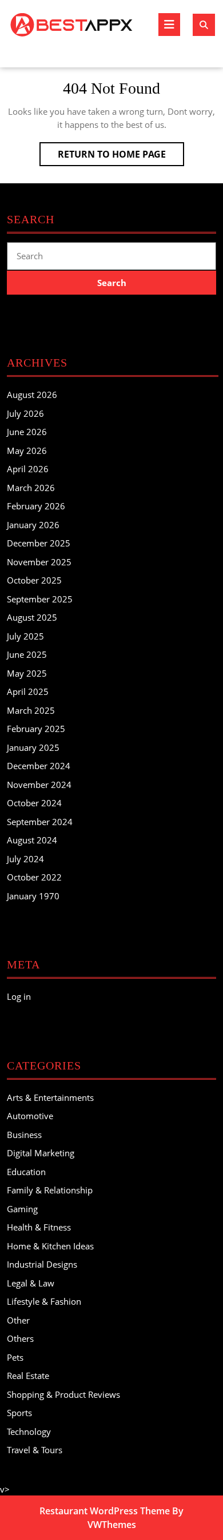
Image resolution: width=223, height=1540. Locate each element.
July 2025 (25, 636)
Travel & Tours (34, 1449)
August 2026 (32, 394)
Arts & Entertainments (50, 1097)
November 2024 (39, 784)
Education (26, 1171)
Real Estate (28, 1375)
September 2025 (40, 599)
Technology (29, 1431)
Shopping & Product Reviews (63, 1394)
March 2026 (31, 487)
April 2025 (28, 691)
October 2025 (34, 580)
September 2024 (40, 821)
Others (20, 1338)
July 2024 (25, 859)
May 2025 (27, 673)
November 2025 (39, 562)
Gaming (22, 1209)
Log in (19, 996)
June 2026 (27, 431)
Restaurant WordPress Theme (104, 1511)
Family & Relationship (50, 1190)
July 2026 (25, 413)
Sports (19, 1412)
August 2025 (32, 617)
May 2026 (27, 450)
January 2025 (33, 747)
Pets (15, 1357)
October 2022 (34, 877)
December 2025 (38, 543)
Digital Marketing (40, 1153)
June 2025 (27, 654)
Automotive (30, 1115)
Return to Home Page (121, 156)
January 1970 (33, 896)
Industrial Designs (42, 1264)
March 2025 (31, 710)
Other (18, 1320)
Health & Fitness (39, 1227)
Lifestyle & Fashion (44, 1301)
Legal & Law (30, 1283)
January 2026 (33, 524)
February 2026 (36, 506)
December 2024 (38, 765)
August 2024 (32, 840)
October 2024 (34, 803)
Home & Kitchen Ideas (50, 1246)
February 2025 (36, 728)
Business (24, 1134)
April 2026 (28, 469)
